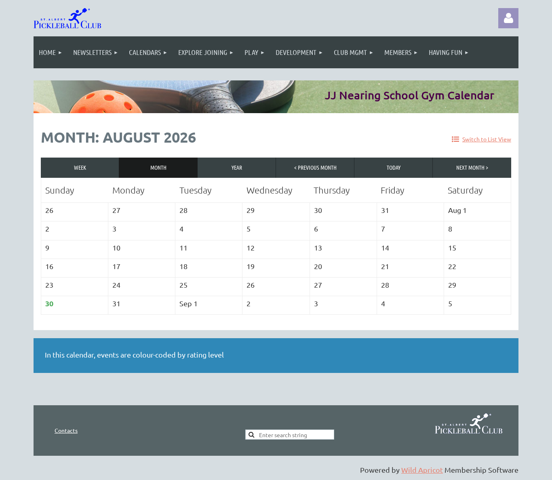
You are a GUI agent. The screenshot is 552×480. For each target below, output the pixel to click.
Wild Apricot (422, 469)
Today (393, 167)
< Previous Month (315, 167)
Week (80, 167)
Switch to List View (486, 139)
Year (237, 167)
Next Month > (472, 167)
